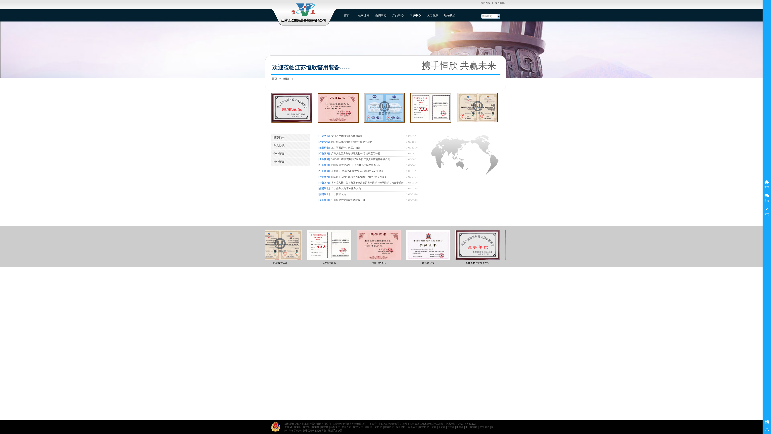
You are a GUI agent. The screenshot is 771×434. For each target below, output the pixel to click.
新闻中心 (289, 78)
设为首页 (485, 2)
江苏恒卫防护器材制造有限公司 (348, 200)
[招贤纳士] (324, 147)
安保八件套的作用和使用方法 (347, 136)
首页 (274, 78)
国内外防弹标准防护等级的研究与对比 (351, 141)
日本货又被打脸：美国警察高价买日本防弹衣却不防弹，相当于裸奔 (367, 182)
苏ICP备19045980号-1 (390, 423)
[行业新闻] (324, 153)
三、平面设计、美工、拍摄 (345, 147)
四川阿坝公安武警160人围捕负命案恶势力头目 (356, 165)
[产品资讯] (324, 136)
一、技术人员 (338, 194)
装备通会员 (419, 262)
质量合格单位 (369, 262)
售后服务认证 (270, 262)
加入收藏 (500, 2)
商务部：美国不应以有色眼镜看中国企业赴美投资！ (359, 176)
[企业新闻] (324, 159)
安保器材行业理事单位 (468, 262)
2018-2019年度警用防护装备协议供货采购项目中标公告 (360, 159)
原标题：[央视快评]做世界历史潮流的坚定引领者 (357, 171)
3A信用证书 (320, 262)
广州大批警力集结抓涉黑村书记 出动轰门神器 (355, 153)
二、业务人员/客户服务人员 (346, 188)
